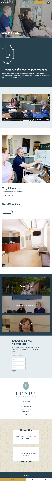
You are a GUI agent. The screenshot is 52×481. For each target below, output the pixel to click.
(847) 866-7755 (26, 455)
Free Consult (39, 2)
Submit (14, 371)
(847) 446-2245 (26, 438)
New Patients (26, 401)
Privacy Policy (22, 474)
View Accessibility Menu (32, 474)
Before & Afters (26, 409)
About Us (26, 404)
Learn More (7, 195)
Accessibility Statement (42, 474)
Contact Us (26, 411)
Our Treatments (26, 406)
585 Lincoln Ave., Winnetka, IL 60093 (26, 436)
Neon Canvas (26, 475)
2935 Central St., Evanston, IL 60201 (26, 453)
